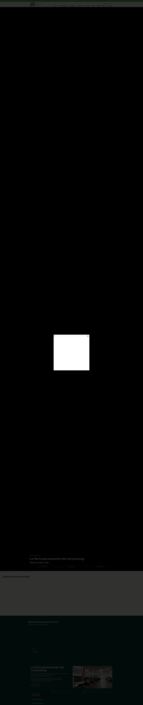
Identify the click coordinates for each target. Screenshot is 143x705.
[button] (87, 336)
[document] (71, 352)
